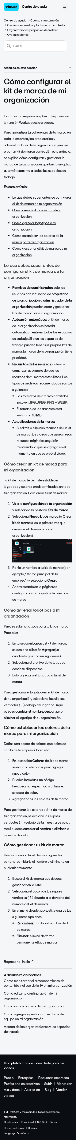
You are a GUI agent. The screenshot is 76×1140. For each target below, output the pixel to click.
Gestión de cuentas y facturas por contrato (36, 25)
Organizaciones (17, 34)
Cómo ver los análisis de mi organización (34, 1006)
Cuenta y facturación (44, 20)
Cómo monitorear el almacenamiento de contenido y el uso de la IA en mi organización (38, 983)
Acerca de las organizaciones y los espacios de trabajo (37, 1029)
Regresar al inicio (17, 962)
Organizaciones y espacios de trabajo (32, 30)
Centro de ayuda (34, 6)
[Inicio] (11, 7)
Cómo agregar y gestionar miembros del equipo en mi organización (34, 1016)
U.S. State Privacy (47, 1122)
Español (21, 1133)
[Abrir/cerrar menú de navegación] (64, 6)
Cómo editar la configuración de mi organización (30, 996)
